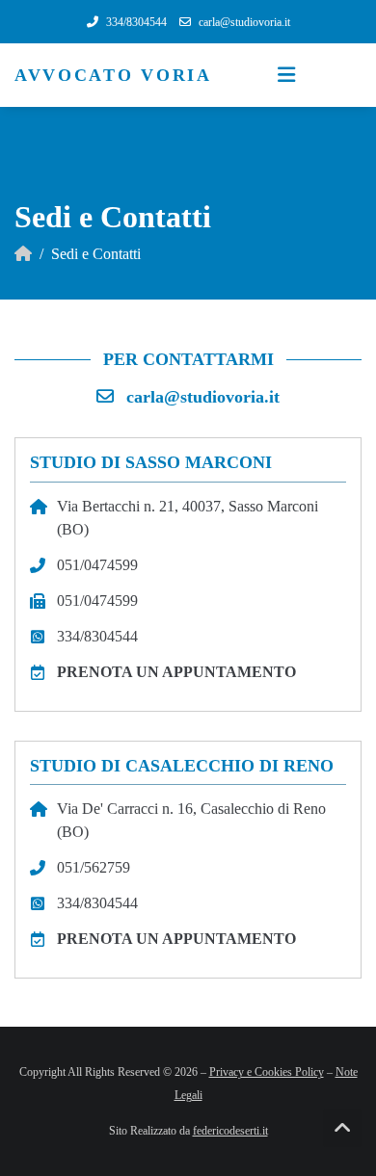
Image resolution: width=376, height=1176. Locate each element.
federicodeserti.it (230, 1130)
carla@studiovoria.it (203, 396)
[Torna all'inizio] (342, 1128)
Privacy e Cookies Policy (266, 1072)
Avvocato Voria (113, 75)
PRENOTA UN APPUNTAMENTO (176, 672)
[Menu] (286, 75)
